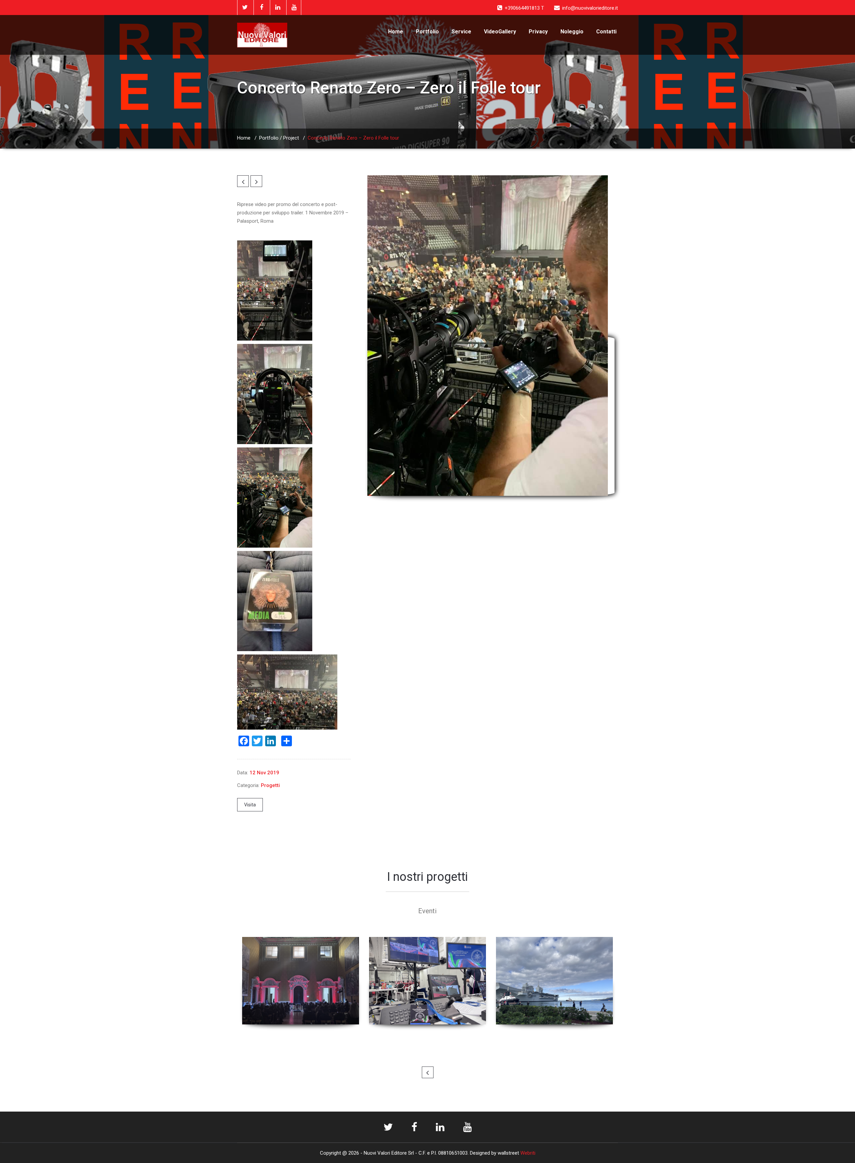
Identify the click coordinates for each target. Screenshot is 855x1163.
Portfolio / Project (279, 138)
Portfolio (427, 31)
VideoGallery (500, 31)
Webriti (527, 1153)
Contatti (606, 31)
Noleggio (571, 31)
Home (395, 31)
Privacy (538, 31)
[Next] (256, 181)
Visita (250, 804)
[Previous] (243, 181)
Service (461, 31)
